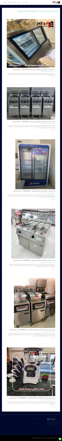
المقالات (14, 2)
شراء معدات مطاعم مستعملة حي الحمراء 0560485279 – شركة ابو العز (34, 70)
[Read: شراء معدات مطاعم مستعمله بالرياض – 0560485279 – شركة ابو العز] (35, 164)
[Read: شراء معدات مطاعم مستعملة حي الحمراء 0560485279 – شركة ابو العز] (31, 43)
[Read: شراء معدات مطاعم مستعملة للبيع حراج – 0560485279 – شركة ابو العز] (31, 103)
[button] (17, 2)
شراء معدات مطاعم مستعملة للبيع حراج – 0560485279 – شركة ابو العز (33, 122)
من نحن (22, 2)
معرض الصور (10, 2)
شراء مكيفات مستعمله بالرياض (36, 426)
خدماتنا (19, 2)
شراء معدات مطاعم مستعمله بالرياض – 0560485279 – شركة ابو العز (34, 191)
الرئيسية (26, 2)
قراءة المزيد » (53, 78)
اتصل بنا (5, 2)
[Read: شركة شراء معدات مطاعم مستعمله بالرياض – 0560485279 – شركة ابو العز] (31, 371)
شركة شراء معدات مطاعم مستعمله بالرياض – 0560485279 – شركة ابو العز (32, 330)
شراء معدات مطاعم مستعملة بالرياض (49, 71)
